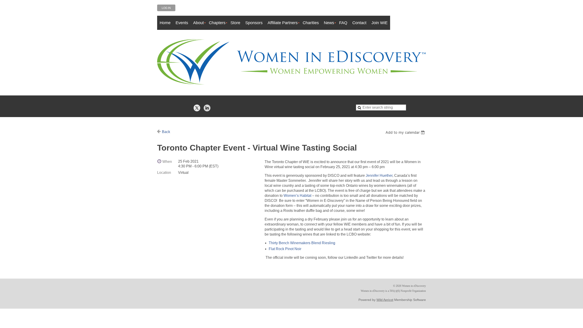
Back (166, 132)
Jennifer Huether (379, 175)
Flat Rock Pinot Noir (285, 249)
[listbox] (406, 132)
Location (164, 172)
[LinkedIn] (207, 108)
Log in (166, 8)
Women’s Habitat (297, 195)
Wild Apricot (384, 300)
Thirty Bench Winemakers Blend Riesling (302, 243)
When (167, 162)
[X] (197, 108)
